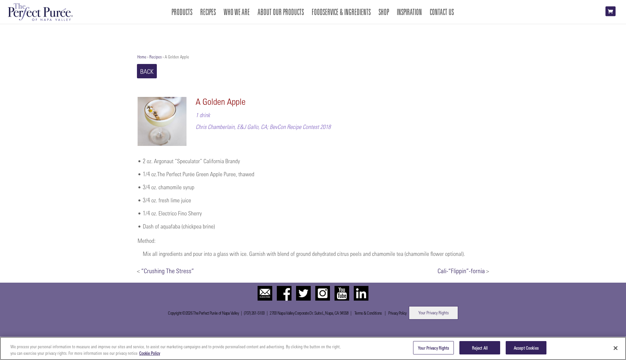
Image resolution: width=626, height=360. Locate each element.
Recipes (155, 56)
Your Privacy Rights (433, 312)
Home (141, 56)
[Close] (615, 348)
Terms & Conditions (367, 313)
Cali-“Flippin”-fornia (461, 270)
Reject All (480, 348)
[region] (313, 348)
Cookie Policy (149, 353)
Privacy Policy (397, 313)
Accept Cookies (526, 348)
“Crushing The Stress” (167, 270)
